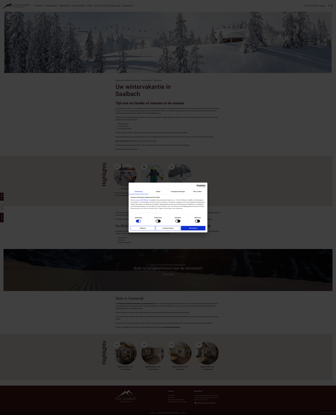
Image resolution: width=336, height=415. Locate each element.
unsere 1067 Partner (142, 200)
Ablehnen (143, 228)
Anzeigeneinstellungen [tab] (178, 191)
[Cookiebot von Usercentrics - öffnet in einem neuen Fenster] (197, 186)
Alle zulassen (193, 228)
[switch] (158, 221)
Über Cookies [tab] (197, 191)
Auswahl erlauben (168, 228)
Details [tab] (158, 191)
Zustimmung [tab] (138, 191)
